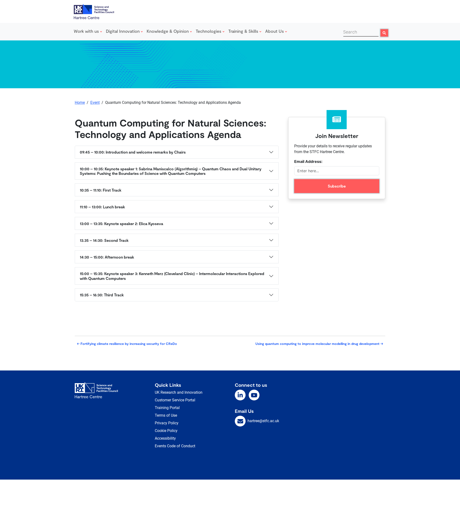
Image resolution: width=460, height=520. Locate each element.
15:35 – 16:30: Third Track (102, 295)
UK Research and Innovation (178, 392)
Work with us (87, 31)
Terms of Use (166, 415)
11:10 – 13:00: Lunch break (102, 207)
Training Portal (167, 407)
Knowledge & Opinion (168, 31)
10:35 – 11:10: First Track (100, 190)
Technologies (209, 31)
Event (95, 102)
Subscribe (337, 186)
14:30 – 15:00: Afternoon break (107, 257)
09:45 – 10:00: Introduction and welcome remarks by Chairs (133, 152)
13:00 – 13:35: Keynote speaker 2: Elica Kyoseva (121, 223)
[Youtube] (254, 395)
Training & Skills (243, 31)
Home (80, 102)
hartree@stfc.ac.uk (263, 421)
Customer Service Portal (175, 400)
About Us (275, 31)
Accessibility (165, 438)
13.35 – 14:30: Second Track (104, 240)
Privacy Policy (166, 423)
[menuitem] (89, 31)
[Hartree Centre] (94, 11)
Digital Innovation (123, 31)
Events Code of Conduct (175, 446)
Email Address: (308, 161)
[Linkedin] (240, 395)
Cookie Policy (166, 430)
